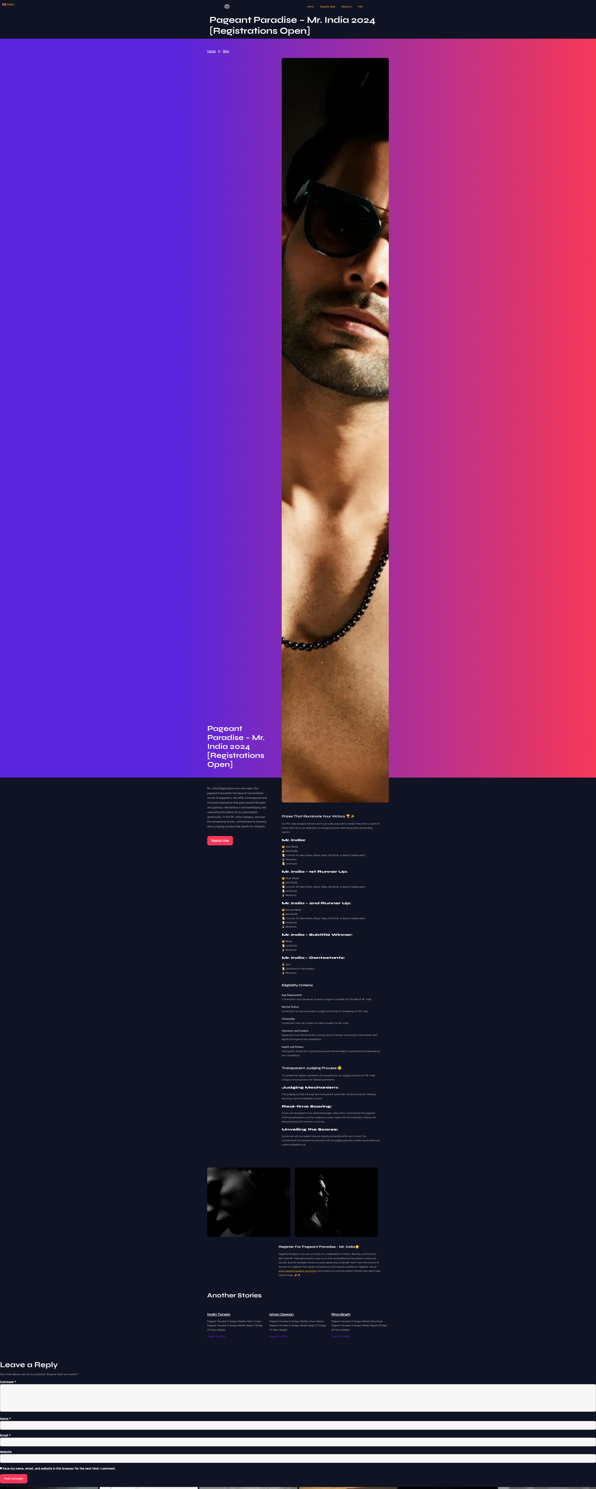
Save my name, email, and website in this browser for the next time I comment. (59, 1468)
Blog (226, 51)
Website (6, 1452)
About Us (346, 6)
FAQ (360, 6)
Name (5, 1418)
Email (5, 1435)
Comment (8, 1382)
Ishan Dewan (281, 1314)
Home (310, 6)
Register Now (327, 6)
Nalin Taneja (218, 1314)
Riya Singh (340, 1314)
